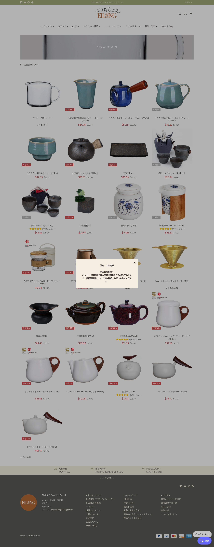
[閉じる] (134, 262)
